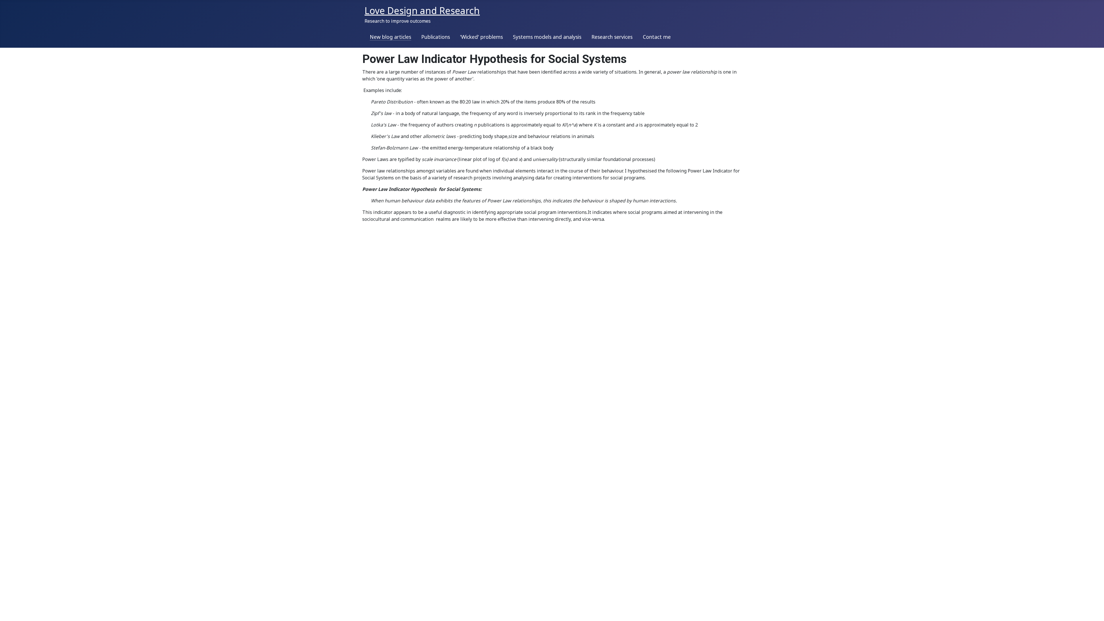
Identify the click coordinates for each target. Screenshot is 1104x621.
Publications (435, 36)
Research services (611, 36)
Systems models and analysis (547, 36)
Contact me (657, 36)
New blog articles (390, 36)
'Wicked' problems (481, 36)
